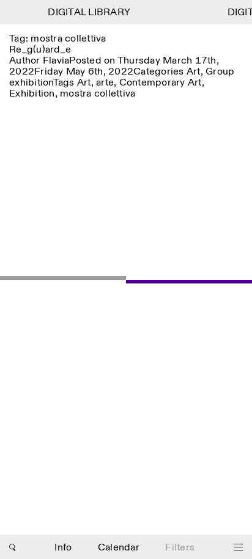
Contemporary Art (160, 82)
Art (194, 71)
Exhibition (32, 93)
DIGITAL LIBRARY (87, 12)
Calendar (118, 547)
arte (105, 82)
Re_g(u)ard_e (40, 49)
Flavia (56, 60)
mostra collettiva (97, 93)
